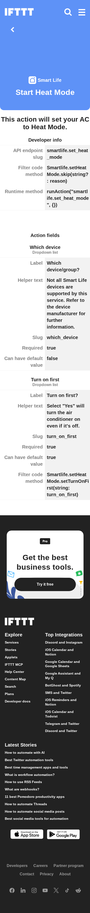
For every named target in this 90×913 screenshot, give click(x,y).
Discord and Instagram (63, 642)
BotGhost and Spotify (63, 685)
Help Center (14, 672)
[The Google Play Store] (63, 835)
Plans (9, 694)
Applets (11, 657)
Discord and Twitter (61, 731)
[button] (81, 12)
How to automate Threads (26, 804)
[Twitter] (56, 891)
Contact (27, 874)
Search (10, 686)
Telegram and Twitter (62, 724)
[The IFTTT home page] (19, 11)
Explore (13, 634)
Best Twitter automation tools (29, 760)
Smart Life (49, 80)
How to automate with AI (25, 752)
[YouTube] (45, 891)
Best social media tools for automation (36, 818)
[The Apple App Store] (27, 834)
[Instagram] (34, 891)
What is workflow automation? (30, 775)
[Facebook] (12, 891)
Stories (10, 650)
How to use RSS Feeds (23, 782)
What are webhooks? (22, 789)
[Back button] (13, 29)
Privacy (47, 874)
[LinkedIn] (23, 891)
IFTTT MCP (14, 664)
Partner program (69, 866)
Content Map (15, 679)
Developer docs (17, 701)
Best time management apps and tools (36, 767)
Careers (40, 866)
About (65, 874)
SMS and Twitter (58, 693)
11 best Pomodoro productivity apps (35, 797)
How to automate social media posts (35, 811)
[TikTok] (67, 891)
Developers (17, 866)
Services (12, 642)
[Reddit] (78, 891)
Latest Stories (21, 745)
